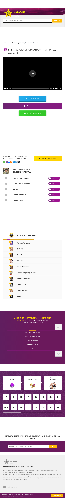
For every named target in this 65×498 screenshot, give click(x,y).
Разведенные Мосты (21, 178)
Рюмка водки (42, 24)
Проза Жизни (18, 200)
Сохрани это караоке (48, 158)
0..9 (6, 407)
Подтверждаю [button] (57, 495)
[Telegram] (16, 162)
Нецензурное (32, 344)
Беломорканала (22, 172)
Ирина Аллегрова (34, 24)
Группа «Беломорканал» (25, 49)
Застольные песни (32, 332)
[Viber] (7, 162)
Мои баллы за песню (33, 106)
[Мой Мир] (14, 162)
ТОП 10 (26, 235)
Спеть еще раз (34, 99)
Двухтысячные (32, 340)
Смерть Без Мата (19, 194)
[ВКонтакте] (9, 162)
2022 (32, 348)
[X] (19, 162)
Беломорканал (18, 43)
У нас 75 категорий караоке (32, 318)
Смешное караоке (32, 336)
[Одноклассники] (11, 162)
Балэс (15, 189)
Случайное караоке (34, 113)
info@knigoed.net (12, 487)
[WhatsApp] (4, 162)
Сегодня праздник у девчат (54, 24)
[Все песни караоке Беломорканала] (6, 170)
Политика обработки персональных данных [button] (12, 496)
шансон (11, 91)
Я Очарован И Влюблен (22, 183)
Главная (7, 43)
